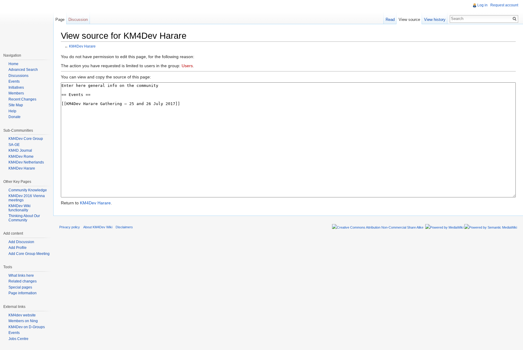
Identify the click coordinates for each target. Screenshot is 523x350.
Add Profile (17, 248)
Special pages (20, 287)
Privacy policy (69, 227)
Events (14, 81)
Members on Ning (23, 321)
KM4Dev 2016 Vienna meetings (26, 198)
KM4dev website (22, 315)
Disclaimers (124, 227)
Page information (22, 293)
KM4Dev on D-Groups (26, 327)
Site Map (15, 105)
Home (13, 64)
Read (390, 19)
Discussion (78, 19)
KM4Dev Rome (21, 156)
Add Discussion (21, 242)
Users (187, 65)
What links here (21, 275)
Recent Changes (22, 99)
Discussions (18, 76)
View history (435, 19)
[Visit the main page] (26, 24)
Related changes (22, 281)
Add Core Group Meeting (29, 254)
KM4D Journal (20, 150)
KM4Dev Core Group (25, 139)
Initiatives (16, 87)
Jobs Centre (18, 339)
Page (59, 19)
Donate (14, 117)
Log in (482, 5)
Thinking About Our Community (24, 218)
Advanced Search (23, 70)
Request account (504, 5)
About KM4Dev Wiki (97, 227)
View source (409, 19)
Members (16, 93)
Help (12, 111)
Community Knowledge (27, 190)
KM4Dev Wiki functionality (19, 208)
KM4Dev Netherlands (26, 162)
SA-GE (14, 145)
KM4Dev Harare (82, 46)
